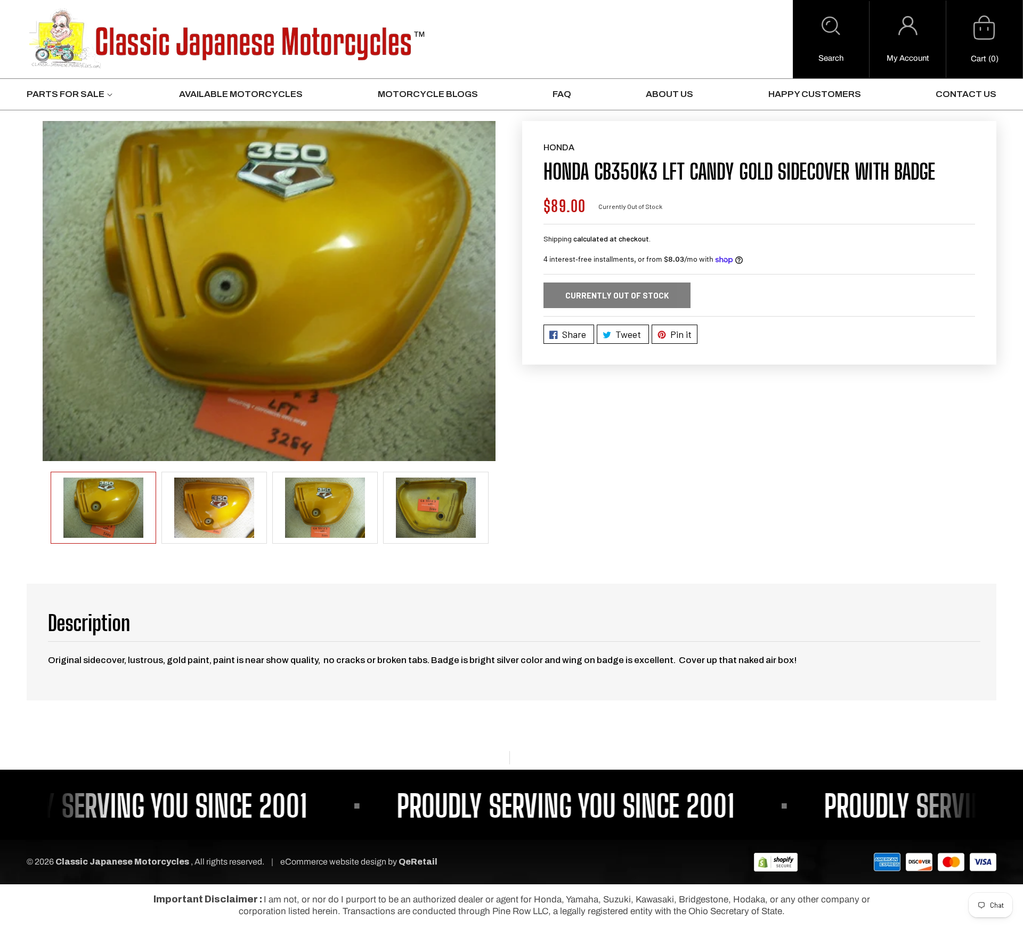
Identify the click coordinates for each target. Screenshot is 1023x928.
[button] (831, 39)
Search (830, 58)
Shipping (557, 238)
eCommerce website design (334, 861)
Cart (978, 58)
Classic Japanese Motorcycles (122, 861)
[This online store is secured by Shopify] (776, 861)
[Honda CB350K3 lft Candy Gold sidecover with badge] (269, 291)
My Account (908, 58)
